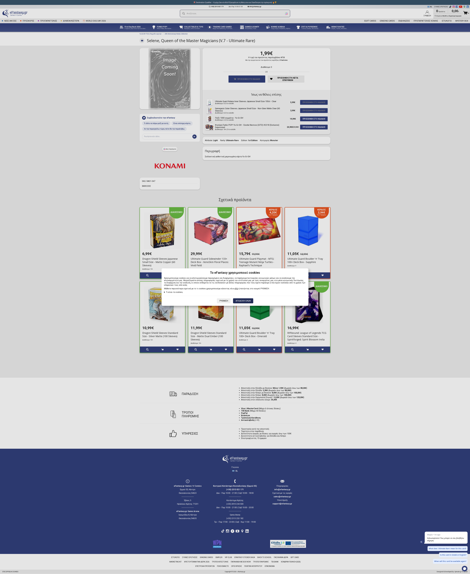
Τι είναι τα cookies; (174, 292)
